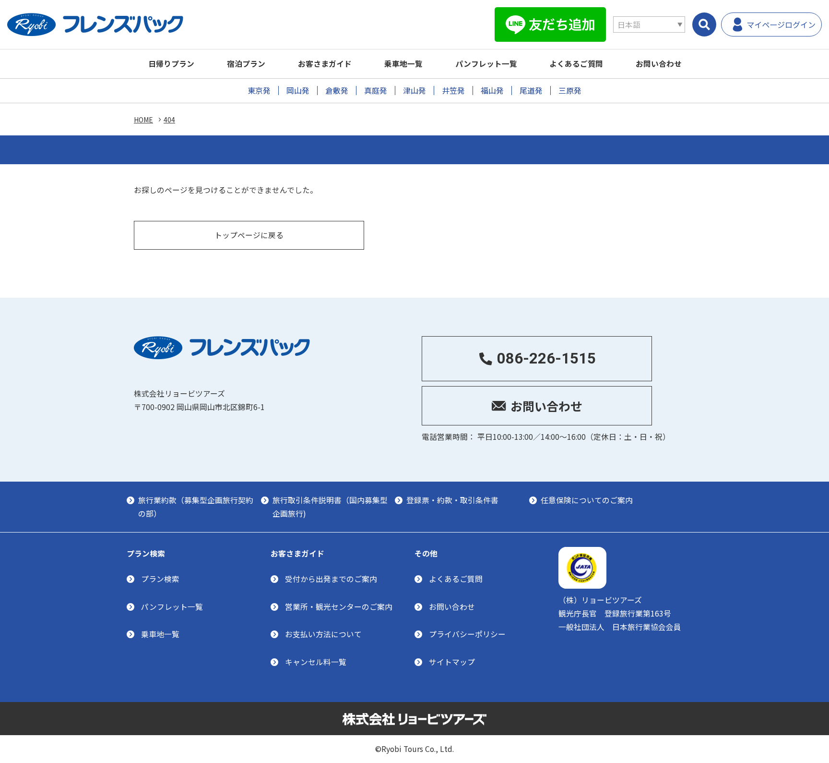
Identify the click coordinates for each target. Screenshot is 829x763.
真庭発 (375, 90)
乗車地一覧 (403, 63)
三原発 (569, 90)
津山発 (414, 90)
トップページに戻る (249, 235)
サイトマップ (452, 661)
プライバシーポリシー (467, 634)
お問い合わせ (659, 63)
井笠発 (453, 90)
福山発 (492, 90)
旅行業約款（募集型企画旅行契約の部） (195, 507)
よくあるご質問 (576, 63)
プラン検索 (160, 578)
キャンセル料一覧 (315, 661)
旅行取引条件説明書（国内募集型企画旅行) (330, 507)
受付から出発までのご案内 (331, 578)
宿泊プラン (246, 63)
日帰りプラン (171, 63)
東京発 (259, 90)
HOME (143, 119)
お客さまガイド (325, 63)
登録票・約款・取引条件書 (452, 500)
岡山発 (297, 90)
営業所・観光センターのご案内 (338, 606)
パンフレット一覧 (486, 63)
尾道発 (531, 90)
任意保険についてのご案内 (587, 500)
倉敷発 (336, 90)
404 (169, 119)
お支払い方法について (323, 634)
